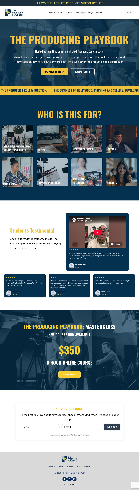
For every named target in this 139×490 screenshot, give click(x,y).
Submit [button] (112, 426)
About (59, 12)
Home (52, 12)
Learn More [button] (82, 71)
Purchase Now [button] (54, 71)
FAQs (90, 12)
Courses (68, 12)
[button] (54, 71)
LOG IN (130, 12)
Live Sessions (80, 12)
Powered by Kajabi (69, 484)
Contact (98, 12)
